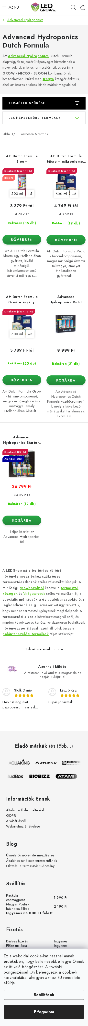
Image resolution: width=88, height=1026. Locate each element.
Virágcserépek (34, 593)
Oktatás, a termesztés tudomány (30, 866)
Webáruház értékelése (23, 826)
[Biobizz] (41, 776)
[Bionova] (73, 763)
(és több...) (61, 746)
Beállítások (44, 995)
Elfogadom (44, 1012)
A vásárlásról (16, 821)
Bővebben (22, 239)
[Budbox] (14, 776)
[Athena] (46, 763)
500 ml (17, 193)
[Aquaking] (19, 763)
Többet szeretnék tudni (42, 649)
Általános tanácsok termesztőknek (31, 860)
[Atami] (68, 776)
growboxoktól (32, 587)
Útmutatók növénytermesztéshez (30, 855)
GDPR (11, 815)
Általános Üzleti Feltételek (25, 810)
